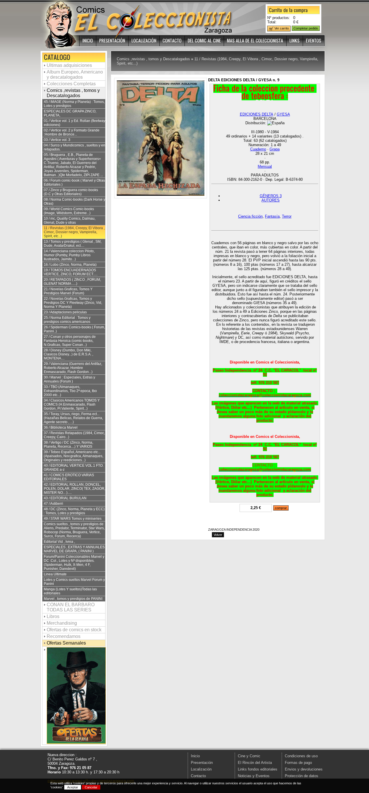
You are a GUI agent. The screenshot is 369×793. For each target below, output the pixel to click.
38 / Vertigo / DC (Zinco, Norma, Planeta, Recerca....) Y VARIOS (68, 444)
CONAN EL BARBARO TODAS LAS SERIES (71, 607)
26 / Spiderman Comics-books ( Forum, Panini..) (74, 329)
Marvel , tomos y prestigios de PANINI (73, 599)
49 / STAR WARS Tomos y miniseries (72, 519)
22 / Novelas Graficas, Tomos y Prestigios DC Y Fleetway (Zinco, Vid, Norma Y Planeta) (73, 303)
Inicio (195, 756)
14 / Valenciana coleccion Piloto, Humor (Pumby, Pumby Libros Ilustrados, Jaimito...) (69, 255)
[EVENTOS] (314, 40)
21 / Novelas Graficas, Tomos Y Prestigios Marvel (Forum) (68, 291)
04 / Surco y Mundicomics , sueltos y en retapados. (74, 147)
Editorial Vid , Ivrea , (59, 542)
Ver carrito (281, 28)
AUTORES (270, 200)
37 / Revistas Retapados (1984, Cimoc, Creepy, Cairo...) (74, 435)
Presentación (202, 762)
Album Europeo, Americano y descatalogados (75, 74)
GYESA (283, 114)
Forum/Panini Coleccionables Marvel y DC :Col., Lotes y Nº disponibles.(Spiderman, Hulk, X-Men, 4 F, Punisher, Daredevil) (74, 563)
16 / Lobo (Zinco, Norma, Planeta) (70, 265)
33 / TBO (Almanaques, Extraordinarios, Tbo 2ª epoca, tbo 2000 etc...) (70, 391)
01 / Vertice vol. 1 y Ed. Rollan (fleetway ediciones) (74, 123)
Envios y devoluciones (304, 769)
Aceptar (72, 787)
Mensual (265, 166)
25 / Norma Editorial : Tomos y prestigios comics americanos (67, 320)
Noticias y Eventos (254, 776)
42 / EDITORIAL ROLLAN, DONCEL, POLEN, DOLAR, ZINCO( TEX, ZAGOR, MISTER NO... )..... (74, 489)
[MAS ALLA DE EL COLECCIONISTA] (255, 40)
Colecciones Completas (71, 83)
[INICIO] (88, 40)
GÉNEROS (271, 196)
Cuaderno (258, 149)
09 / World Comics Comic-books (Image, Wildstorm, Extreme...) (69, 211)
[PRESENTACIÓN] (112, 40)
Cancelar (91, 787)
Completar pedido (305, 28)
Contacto (198, 776)
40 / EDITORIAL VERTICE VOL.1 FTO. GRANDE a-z (73, 468)
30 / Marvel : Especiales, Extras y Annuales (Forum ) (69, 379)
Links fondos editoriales (257, 769)
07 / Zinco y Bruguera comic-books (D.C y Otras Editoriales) (71, 192)
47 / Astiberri (53, 504)
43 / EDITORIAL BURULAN (65, 498)
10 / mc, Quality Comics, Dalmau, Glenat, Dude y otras (69, 220)
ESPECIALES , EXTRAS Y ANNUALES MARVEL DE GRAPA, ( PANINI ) (74, 549)
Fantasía (272, 216)
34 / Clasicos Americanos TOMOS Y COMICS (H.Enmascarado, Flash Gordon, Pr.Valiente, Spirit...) (72, 404)
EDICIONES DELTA (256, 114)
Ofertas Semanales (66, 643)
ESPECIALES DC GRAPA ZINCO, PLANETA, (70, 113)
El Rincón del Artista (255, 762)
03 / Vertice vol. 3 (57, 140)
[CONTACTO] (172, 40)
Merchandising (62, 623)
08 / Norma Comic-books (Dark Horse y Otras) (74, 201)
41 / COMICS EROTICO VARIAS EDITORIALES (69, 477)
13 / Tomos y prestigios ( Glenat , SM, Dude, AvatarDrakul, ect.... (72, 244)
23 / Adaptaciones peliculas (65, 312)
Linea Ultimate (55, 574)
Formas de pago (298, 762)
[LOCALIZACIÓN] (144, 40)
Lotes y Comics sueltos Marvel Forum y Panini (74, 582)
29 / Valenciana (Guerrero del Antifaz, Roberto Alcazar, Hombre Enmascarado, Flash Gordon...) (73, 368)
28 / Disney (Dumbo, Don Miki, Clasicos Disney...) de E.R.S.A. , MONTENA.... (68, 354)
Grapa (275, 149)
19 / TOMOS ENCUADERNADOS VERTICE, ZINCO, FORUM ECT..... (70, 272)
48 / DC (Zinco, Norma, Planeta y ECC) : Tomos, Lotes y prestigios (74, 511)
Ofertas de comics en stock (74, 629)
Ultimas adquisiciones (69, 65)
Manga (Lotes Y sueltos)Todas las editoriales (70, 591)
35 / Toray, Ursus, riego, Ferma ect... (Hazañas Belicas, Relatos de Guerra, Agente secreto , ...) (73, 418)
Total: (271, 22)
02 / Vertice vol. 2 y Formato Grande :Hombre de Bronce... (71, 132)
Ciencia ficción (250, 216)
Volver (218, 534)
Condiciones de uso (301, 756)
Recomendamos (63, 636)
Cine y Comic (249, 756)
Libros (53, 616)
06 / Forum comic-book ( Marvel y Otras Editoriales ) (74, 182)
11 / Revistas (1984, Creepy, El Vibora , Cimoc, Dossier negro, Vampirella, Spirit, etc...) (74, 232)
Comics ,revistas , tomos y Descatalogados (73, 93)
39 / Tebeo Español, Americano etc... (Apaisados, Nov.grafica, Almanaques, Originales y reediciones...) (73, 456)
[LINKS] (295, 40)
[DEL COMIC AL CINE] (204, 40)
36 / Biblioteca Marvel (61, 427)
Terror (286, 216)
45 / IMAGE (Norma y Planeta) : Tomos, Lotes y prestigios (74, 104)
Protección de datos (301, 776)
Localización (201, 769)
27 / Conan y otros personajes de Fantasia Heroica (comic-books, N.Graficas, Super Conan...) (70, 341)
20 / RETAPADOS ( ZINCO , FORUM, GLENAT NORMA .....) (72, 282)
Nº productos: (278, 18)
